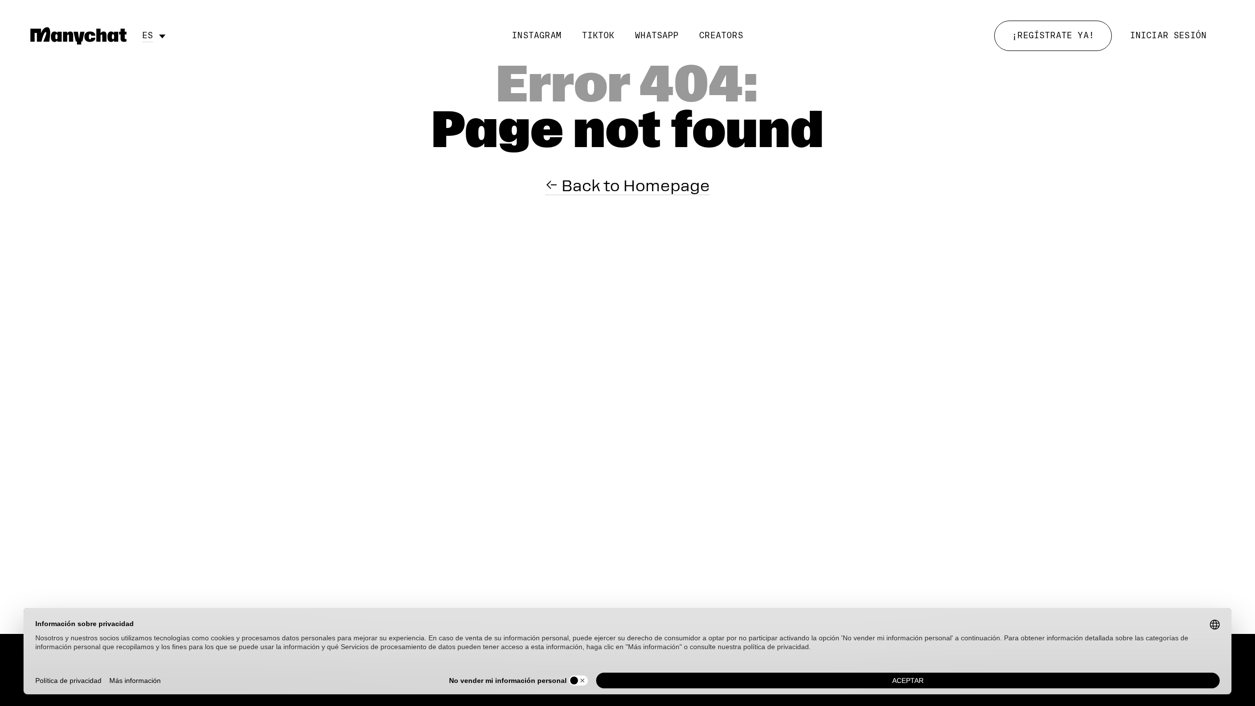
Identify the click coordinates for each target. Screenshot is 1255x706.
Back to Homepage (634, 185)
